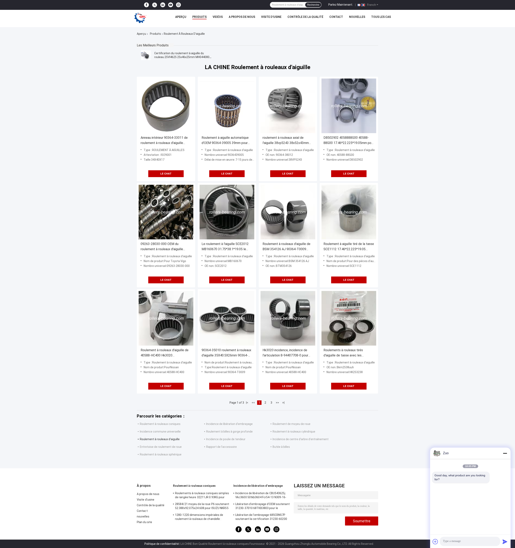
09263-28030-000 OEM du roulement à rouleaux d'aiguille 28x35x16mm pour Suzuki (162, 247)
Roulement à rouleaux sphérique (160, 454)
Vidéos (218, 16)
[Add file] (435, 541)
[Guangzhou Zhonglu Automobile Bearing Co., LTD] (140, 18)
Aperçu (180, 16)
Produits (199, 16)
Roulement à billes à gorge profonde (229, 431)
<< (253, 402)
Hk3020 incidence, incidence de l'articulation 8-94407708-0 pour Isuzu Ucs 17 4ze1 (285, 353)
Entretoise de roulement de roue (161, 446)
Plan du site (144, 522)
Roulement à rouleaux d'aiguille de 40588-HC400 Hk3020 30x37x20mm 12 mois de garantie (164, 353)
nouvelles (357, 16)
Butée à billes (281, 446)
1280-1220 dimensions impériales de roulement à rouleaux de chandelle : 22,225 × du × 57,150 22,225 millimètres (200, 517)
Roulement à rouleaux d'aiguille (160, 439)
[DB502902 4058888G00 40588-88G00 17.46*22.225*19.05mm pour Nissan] (348, 106)
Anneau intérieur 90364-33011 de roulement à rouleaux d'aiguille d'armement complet (164, 141)
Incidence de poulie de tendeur (225, 439)
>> (277, 402)
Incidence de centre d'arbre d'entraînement (301, 439)
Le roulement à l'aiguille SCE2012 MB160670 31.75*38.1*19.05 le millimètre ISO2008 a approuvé (225, 247)
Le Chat (166, 173)
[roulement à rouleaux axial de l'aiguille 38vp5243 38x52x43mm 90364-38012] (288, 106)
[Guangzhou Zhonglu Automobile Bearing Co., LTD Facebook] (146, 4)
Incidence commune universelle (160, 431)
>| (283, 402)
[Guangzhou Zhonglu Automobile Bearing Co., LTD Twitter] (155, 5)
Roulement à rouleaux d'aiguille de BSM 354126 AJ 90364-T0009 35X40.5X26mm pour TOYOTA (286, 247)
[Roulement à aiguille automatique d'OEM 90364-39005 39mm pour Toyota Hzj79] (227, 106)
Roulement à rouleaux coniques (160, 424)
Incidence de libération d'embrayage (229, 424)
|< (247, 402)
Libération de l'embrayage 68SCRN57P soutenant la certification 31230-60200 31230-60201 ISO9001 (261, 517)
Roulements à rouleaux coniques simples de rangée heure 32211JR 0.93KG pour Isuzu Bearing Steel (202, 496)
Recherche (313, 4)
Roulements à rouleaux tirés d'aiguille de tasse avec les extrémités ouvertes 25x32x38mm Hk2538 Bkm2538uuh (348, 353)
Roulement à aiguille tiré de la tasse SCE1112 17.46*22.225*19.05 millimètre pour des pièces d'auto (348, 247)
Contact (336, 16)
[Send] (505, 541)
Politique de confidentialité (161, 543)
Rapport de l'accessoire (221, 446)
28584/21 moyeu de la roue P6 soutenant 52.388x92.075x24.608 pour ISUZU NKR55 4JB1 (202, 506)
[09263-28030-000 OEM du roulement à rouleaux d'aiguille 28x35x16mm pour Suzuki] (166, 212)
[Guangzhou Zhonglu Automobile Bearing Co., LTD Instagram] (178, 4)
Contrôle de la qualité (305, 16)
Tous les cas (381, 16)
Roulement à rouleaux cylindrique (294, 431)
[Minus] (505, 453)
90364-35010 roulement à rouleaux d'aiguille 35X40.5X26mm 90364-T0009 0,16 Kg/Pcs (226, 353)
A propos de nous (242, 16)
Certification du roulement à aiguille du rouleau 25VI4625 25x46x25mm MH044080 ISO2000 (181, 57)
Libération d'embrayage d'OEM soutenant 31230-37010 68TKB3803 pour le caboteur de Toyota (262, 506)
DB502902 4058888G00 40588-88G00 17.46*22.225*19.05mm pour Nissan (348, 141)
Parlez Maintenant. (340, 4)
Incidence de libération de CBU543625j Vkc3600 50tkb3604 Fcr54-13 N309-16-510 (260, 496)
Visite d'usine (271, 16)
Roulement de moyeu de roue (291, 424)
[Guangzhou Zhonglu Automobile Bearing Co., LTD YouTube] (170, 4)
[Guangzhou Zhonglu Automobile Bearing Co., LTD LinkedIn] (162, 4)
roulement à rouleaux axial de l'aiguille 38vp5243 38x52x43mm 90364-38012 (286, 141)
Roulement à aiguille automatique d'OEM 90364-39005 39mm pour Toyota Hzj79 (225, 141)
